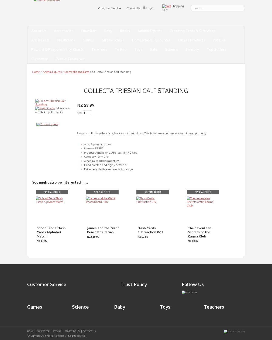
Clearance (39, 59)
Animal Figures (150, 31)
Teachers (99, 49)
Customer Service (109, 8)
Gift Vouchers (113, 40)
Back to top (43, 331)
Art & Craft (40, 40)
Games (88, 40)
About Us (38, 31)
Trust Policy (133, 284)
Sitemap (57, 331)
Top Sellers (216, 49)
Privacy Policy (72, 331)
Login (149, 8)
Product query (49, 124)
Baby (108, 31)
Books (125, 31)
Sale (153, 49)
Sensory (192, 49)
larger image (47, 108)
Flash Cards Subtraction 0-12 (150, 230)
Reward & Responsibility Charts (57, 49)
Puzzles (219, 40)
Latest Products (191, 40)
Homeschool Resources (151, 40)
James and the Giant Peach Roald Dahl (103, 230)
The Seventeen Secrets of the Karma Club (199, 232)
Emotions (89, 31)
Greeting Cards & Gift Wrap (192, 31)
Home (36, 71)
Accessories (64, 31)
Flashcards (66, 40)
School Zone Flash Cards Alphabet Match (51, 232)
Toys (138, 49)
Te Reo (121, 49)
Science (171, 49)
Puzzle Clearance (70, 59)
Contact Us (133, 8)
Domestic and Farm (77, 71)
